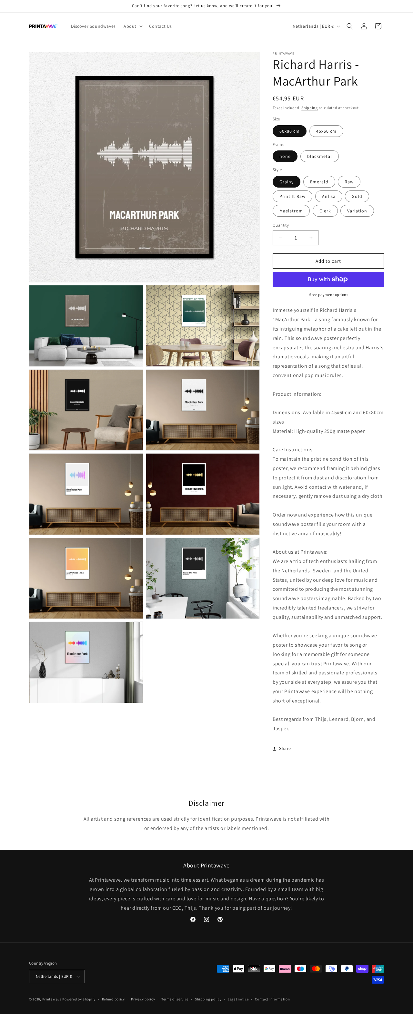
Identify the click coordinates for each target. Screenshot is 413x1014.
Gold (357, 196)
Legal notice (238, 999)
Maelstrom (291, 211)
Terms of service (174, 999)
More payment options (328, 294)
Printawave (52, 999)
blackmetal (319, 156)
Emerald (319, 182)
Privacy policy (143, 999)
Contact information (272, 999)
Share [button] (285, 748)
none (285, 156)
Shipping (309, 107)
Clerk (325, 211)
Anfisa (329, 196)
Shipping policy (208, 999)
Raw (349, 182)
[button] (132, 26)
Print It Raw (292, 196)
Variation (357, 211)
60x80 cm (289, 131)
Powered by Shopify (79, 999)
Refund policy (113, 999)
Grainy (286, 182)
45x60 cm (326, 131)
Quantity (281, 225)
